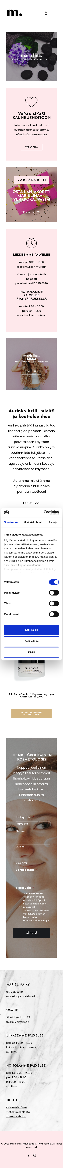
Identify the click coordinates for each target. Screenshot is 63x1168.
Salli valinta (31, 641)
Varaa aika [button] (31, 147)
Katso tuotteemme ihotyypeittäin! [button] (32, 713)
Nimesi (20, 831)
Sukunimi (21, 862)
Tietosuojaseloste (18, 1112)
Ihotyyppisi (25, 817)
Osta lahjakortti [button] (32, 212)
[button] (55, 13)
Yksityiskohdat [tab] (32, 522)
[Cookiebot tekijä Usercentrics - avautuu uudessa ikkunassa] (44, 512)
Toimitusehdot (16, 1116)
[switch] (54, 592)
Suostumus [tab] (11, 522)
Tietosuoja (25, 888)
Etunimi (20, 846)
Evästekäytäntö (16, 1107)
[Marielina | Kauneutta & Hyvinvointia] (31, 13)
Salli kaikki (31, 629)
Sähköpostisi (26, 870)
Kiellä (31, 652)
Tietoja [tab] (53, 522)
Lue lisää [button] (31, 371)
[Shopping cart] (44, 13)
